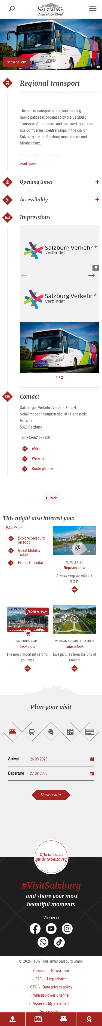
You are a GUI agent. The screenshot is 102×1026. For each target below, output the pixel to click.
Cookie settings (51, 1011)
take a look (75, 646)
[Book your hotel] (63, 1019)
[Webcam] (89, 1019)
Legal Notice (57, 978)
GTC (33, 987)
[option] (60, 248)
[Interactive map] (12, 1019)
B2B (38, 978)
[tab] (12, 731)
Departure (16, 773)
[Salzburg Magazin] (38, 1019)
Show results (51, 795)
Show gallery (16, 61)
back (53, 497)
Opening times (36, 181)
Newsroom (60, 970)
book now (27, 646)
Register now (74, 567)
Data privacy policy (57, 987)
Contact (39, 970)
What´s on (14, 528)
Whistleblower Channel (51, 995)
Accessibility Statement (51, 1003)
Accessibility (34, 199)
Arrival (13, 758)
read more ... (30, 163)
